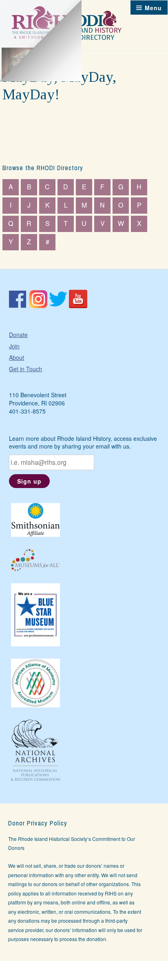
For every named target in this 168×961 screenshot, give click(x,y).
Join (14, 346)
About (16, 357)
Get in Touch (25, 369)
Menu (153, 8)
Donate (18, 335)
